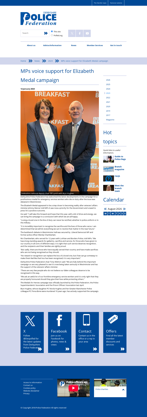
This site (57, 31)
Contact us (28, 385)
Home (23, 61)
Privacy (26, 393)
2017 (108, 115)
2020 (108, 106)
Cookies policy (29, 388)
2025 (108, 84)
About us (31, 45)
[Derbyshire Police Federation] (42, 20)
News (73, 45)
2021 (108, 102)
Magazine (110, 119)
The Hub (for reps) (100, 3)
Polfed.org (58, 35)
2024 (108, 89)
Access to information (32, 382)
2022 (108, 97)
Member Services (95, 45)
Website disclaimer (31, 390)
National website (116, 3)
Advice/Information (52, 45)
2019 (108, 111)
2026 (108, 80)
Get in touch (116, 45)
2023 (50, 61)
